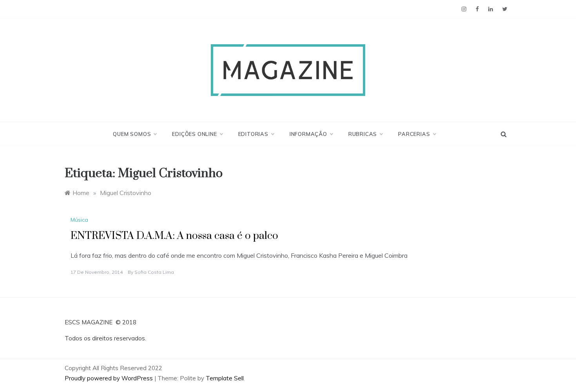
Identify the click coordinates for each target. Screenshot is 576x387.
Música (79, 219)
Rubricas (362, 134)
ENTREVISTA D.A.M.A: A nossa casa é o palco (174, 236)
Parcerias (414, 134)
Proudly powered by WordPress (109, 378)
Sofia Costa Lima (154, 272)
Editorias (253, 134)
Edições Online (194, 134)
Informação (308, 134)
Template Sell (225, 378)
